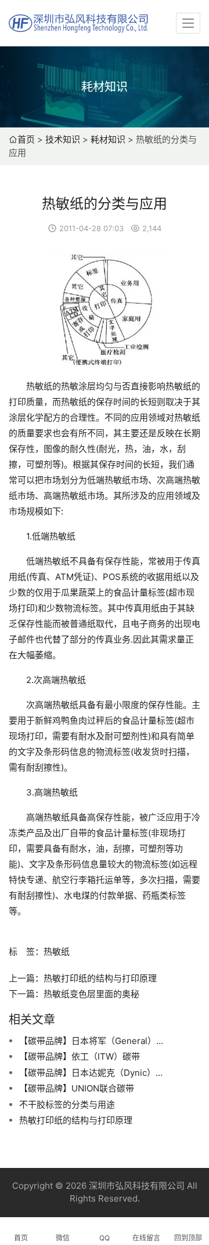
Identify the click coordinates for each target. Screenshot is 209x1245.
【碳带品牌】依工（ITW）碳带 (79, 1056)
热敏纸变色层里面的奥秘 (91, 993)
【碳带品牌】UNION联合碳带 (76, 1088)
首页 (26, 139)
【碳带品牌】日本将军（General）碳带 (91, 1040)
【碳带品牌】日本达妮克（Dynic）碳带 (91, 1072)
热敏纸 (57, 951)
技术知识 (62, 139)
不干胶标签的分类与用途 (67, 1104)
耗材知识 (108, 139)
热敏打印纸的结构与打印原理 (100, 978)
